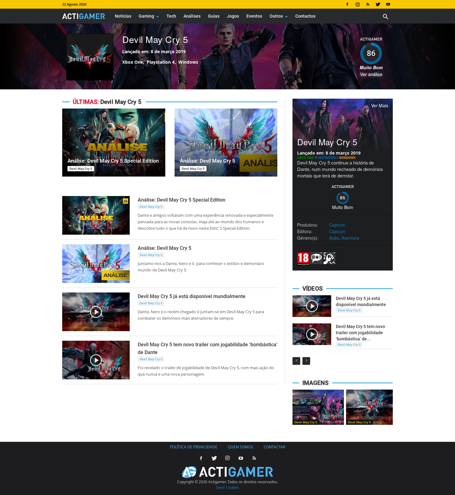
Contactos (305, 16)
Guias (213, 16)
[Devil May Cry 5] (318, 407)
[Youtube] (388, 4)
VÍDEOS (312, 288)
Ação (334, 238)
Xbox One (306, 158)
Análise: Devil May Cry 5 (207, 161)
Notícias (123, 16)
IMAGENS (315, 382)
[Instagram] (357, 4)
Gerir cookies (227, 487)
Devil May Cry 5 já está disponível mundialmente (191, 296)
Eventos (254, 16)
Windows (347, 158)
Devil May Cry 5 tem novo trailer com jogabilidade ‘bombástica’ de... (360, 332)
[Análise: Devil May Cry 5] (226, 143)
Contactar (274, 447)
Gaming (146, 16)
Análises (192, 16)
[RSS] (367, 4)
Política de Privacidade (193, 447)
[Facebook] (347, 4)
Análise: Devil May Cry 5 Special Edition (113, 161)
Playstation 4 (327, 158)
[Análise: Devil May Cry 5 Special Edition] (113, 143)
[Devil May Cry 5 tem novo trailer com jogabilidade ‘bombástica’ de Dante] (96, 360)
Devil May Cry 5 (155, 39)
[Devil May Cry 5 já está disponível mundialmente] (96, 311)
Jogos (233, 16)
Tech (171, 16)
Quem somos (240, 447)
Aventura (350, 238)
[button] (385, 17)
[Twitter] (378, 4)
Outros (276, 16)
